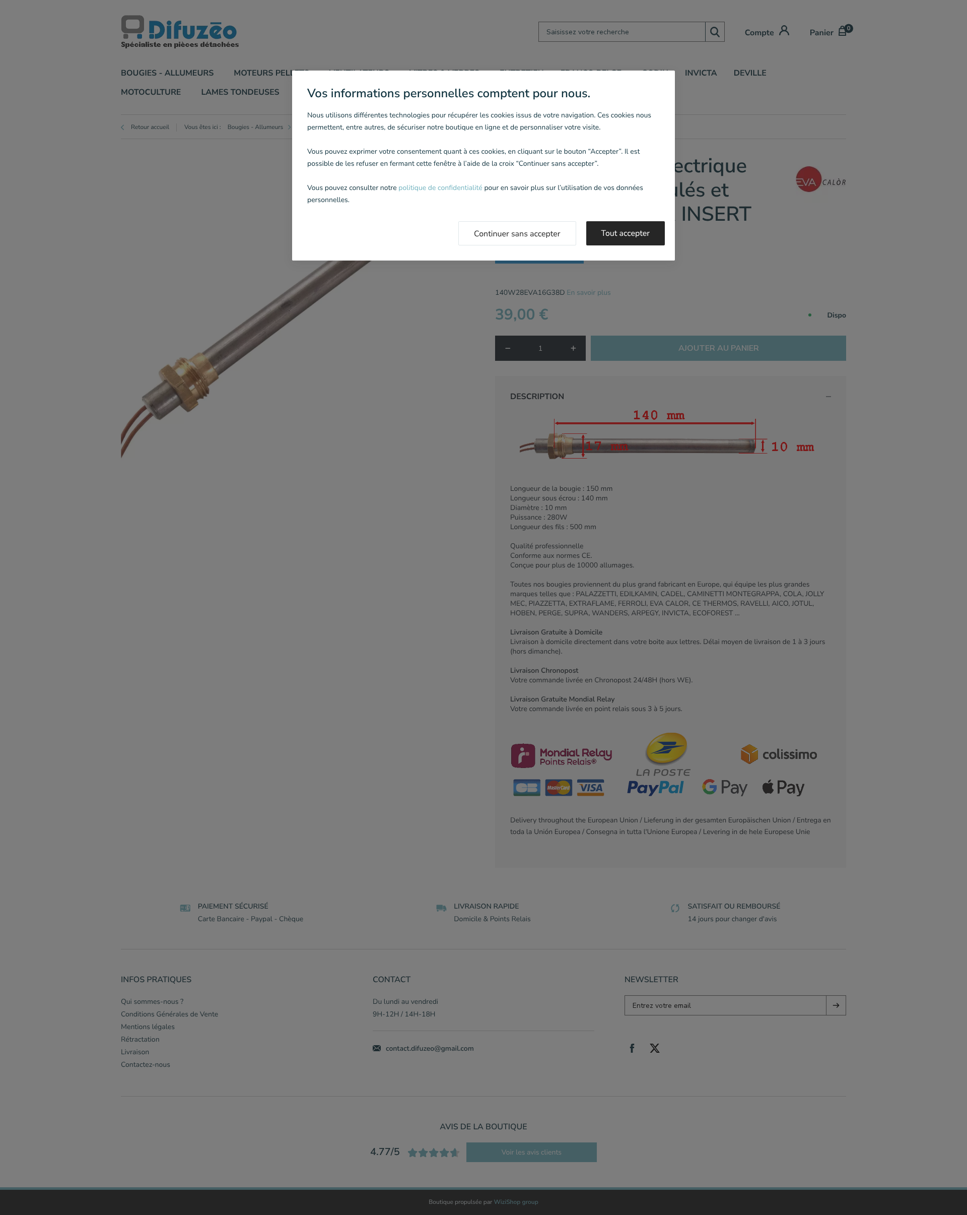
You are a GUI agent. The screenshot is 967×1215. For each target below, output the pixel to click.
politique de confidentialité (440, 188)
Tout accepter (625, 233)
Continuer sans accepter (517, 233)
